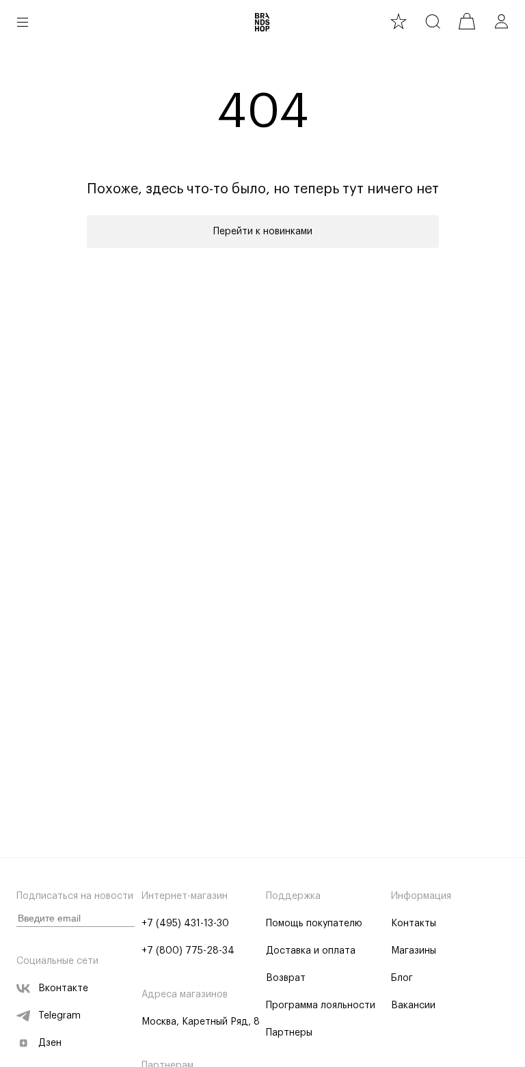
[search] (433, 21)
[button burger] (22, 22)
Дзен (50, 1043)
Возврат (286, 978)
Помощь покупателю (314, 923)
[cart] (467, 21)
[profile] (501, 21)
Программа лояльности (320, 1005)
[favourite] (398, 21)
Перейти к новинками (262, 231)
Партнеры (289, 1033)
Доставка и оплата (310, 951)
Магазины (413, 951)
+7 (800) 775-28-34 (188, 951)
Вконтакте (63, 988)
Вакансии (413, 1005)
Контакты (413, 923)
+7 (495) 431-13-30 (185, 923)
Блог (402, 978)
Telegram (59, 1016)
